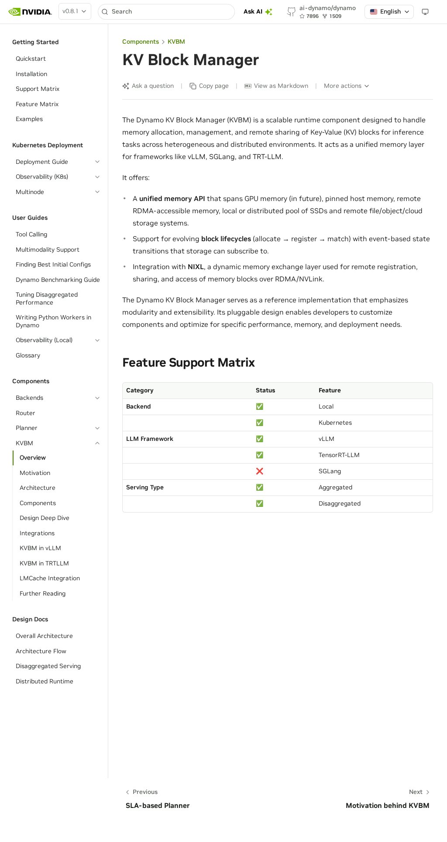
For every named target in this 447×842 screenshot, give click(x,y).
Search (122, 11)
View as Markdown (281, 86)
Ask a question (153, 86)
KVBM (176, 41)
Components (140, 41)
